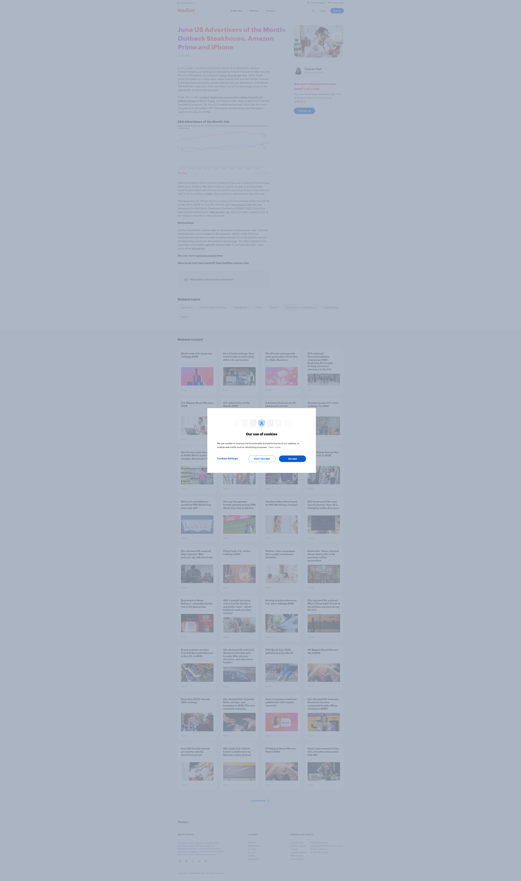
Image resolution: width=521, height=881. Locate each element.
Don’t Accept (262, 459)
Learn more (274, 447)
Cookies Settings (227, 458)
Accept (292, 459)
